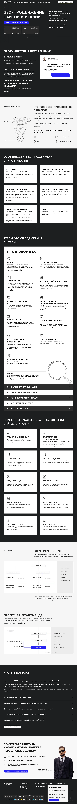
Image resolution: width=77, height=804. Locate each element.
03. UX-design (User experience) (22, 392)
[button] (65, 2)
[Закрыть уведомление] (67, 786)
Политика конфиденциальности (43, 783)
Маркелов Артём (24, 788)
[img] (17, 799)
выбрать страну (35, 1)
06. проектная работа (17, 409)
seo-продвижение (24, 783)
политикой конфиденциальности (57, 797)
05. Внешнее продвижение (20, 403)
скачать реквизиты (40, 786)
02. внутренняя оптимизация (22, 387)
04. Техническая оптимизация (22, 398)
